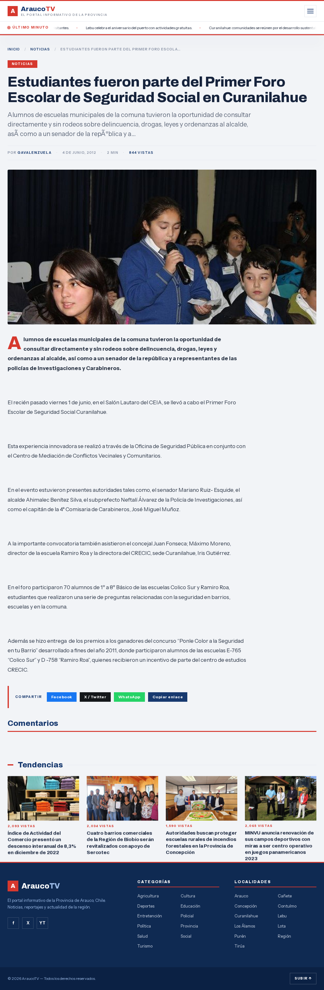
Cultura (188, 895)
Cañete (285, 895)
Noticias (22, 64)
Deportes (145, 906)
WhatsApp (129, 696)
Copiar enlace (168, 696)
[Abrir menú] (310, 11)
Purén (240, 936)
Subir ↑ (303, 978)
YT (42, 922)
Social (186, 936)
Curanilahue (246, 915)
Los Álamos (244, 925)
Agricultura (148, 895)
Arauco (241, 895)
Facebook (61, 696)
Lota (282, 925)
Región (284, 936)
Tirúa (239, 945)
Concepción (245, 906)
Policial (187, 915)
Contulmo (287, 906)
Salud (142, 936)
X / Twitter (95, 696)
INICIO (14, 49)
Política (144, 925)
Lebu (282, 915)
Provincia (189, 925)
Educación (190, 906)
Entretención (149, 915)
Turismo (145, 945)
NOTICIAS (40, 49)
